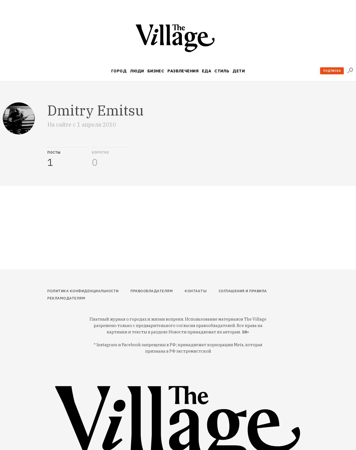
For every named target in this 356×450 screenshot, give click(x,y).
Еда (206, 70)
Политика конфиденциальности (83, 291)
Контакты (196, 291)
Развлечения (183, 70)
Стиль (221, 70)
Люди (137, 70)
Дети (239, 70)
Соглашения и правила (243, 291)
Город (119, 70)
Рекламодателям (66, 298)
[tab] (66, 157)
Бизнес (155, 70)
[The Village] (178, 39)
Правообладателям (151, 291)
